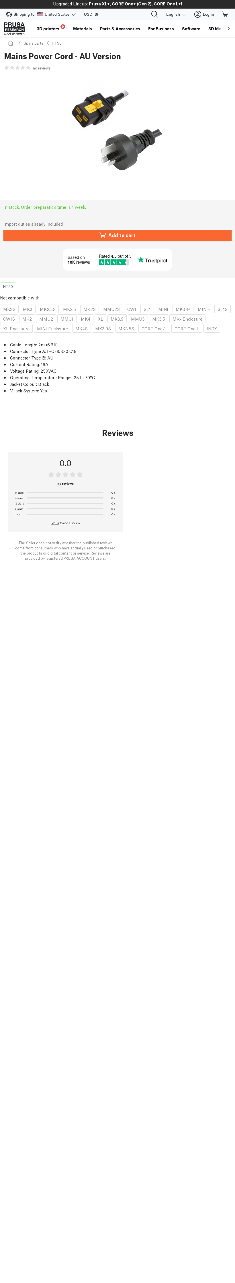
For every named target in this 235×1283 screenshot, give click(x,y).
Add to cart (122, 235)
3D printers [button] (50, 28)
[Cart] (225, 14)
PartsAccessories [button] (120, 28)
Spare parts (33, 43)
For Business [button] (161, 28)
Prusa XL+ (99, 3)
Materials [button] (82, 28)
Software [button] (191, 28)
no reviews (42, 67)
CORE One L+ (167, 3)
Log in (55, 523)
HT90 (57, 43)
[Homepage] (11, 43)
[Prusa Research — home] (14, 28)
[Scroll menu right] (228, 28)
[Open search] (154, 14)
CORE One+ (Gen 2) (132, 3)
